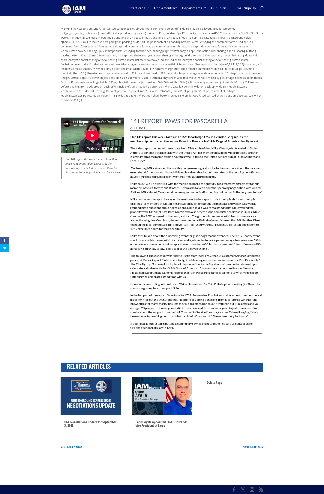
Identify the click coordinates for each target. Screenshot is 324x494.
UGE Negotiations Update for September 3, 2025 (90, 424)
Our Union (218, 8)
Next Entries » (252, 447)
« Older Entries (71, 447)
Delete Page (214, 382)
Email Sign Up (245, 8)
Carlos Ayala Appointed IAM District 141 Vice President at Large (161, 424)
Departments (192, 8)
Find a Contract (165, 8)
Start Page (137, 8)
